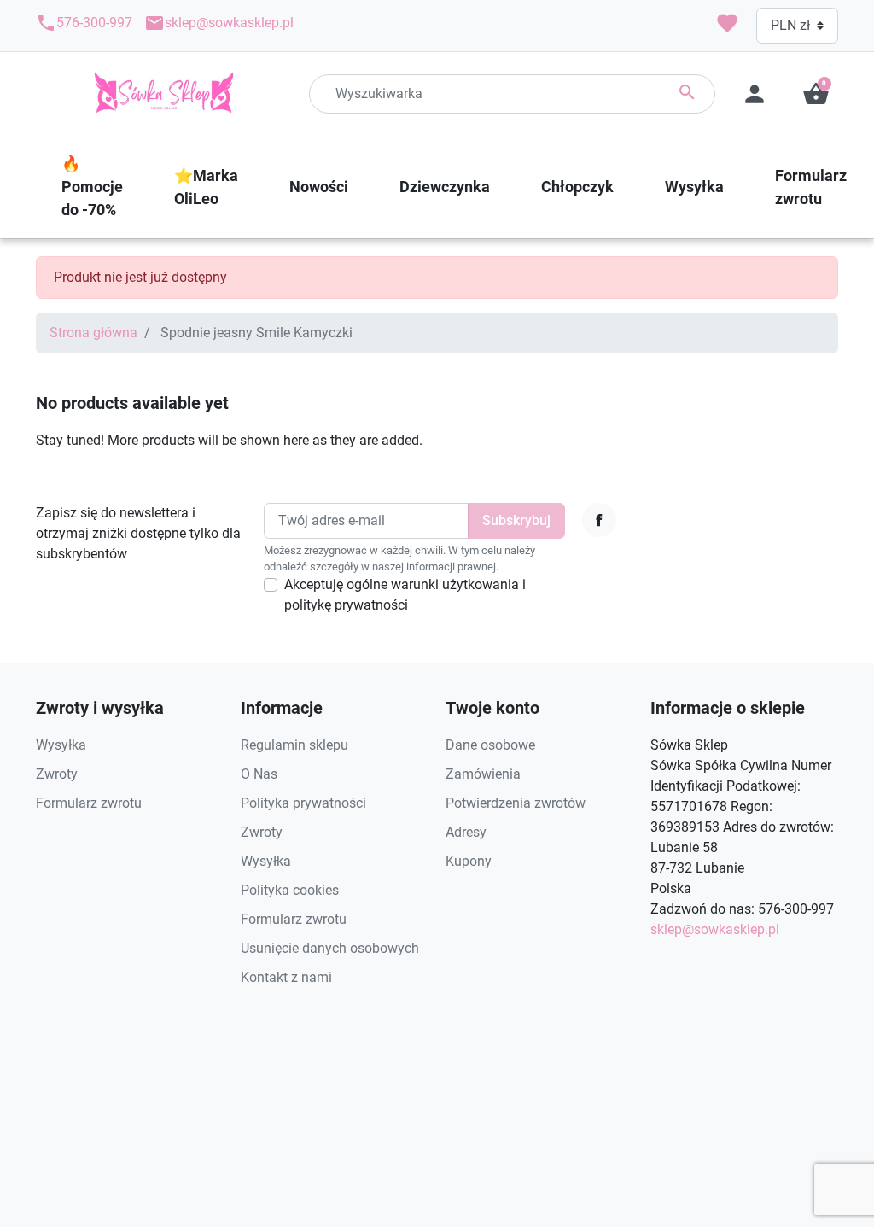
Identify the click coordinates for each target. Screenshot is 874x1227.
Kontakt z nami (286, 977)
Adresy (466, 832)
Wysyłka (61, 745)
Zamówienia (483, 774)
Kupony (469, 861)
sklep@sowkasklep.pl (219, 23)
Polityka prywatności (303, 803)
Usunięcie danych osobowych (330, 948)
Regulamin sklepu (294, 745)
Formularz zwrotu (89, 803)
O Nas (259, 774)
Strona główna (93, 332)
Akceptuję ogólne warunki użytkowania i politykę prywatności (405, 594)
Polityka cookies (290, 890)
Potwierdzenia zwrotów (516, 803)
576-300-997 (84, 23)
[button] (816, 94)
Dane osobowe (490, 745)
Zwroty (57, 774)
